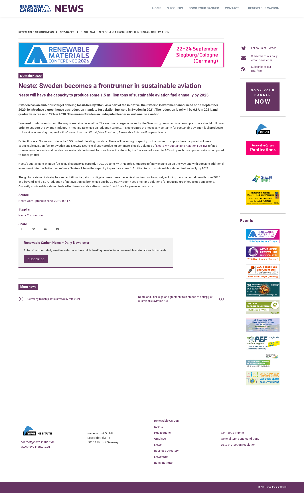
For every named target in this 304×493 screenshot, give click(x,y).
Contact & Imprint (232, 432)
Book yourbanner (263, 96)
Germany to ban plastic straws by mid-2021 (53, 299)
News (158, 444)
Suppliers (175, 8)
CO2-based (67, 32)
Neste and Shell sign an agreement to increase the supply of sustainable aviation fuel (175, 299)
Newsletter (161, 456)
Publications (162, 432)
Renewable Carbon (263, 8)
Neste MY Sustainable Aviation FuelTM (181, 145)
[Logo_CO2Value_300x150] (263, 186)
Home (156, 8)
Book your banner (204, 8)
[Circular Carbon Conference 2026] (263, 313)
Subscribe (36, 259)
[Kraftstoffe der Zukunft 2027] (263, 366)
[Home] (51, 8)
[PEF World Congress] (263, 349)
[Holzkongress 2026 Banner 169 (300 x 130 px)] (263, 295)
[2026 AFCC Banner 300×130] (263, 331)
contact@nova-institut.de (38, 442)
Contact (232, 8)
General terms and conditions (240, 438)
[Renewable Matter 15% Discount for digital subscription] (263, 203)
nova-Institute (163, 462)
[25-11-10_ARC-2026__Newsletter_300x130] (263, 260)
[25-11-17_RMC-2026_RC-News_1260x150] (121, 66)
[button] (22, 229)
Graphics (160, 438)
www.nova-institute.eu (35, 446)
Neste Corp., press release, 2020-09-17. (44, 200)
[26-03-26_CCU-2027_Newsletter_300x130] (263, 277)
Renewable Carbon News (36, 32)
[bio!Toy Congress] (263, 384)
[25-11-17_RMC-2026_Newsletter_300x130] (263, 242)
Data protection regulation (238, 444)
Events (158, 426)
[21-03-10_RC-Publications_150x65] (263, 154)
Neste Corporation (30, 215)
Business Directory (166, 450)
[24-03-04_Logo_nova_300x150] (263, 136)
